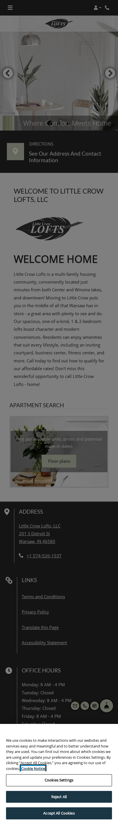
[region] (59, 774)
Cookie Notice (33, 768)
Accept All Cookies (58, 813)
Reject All (59, 796)
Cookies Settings (59, 780)
